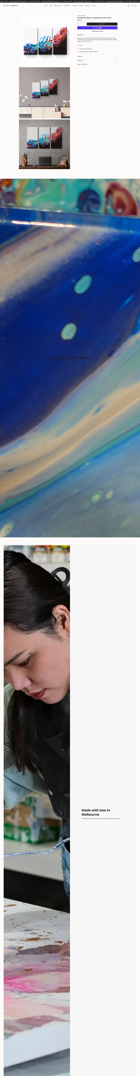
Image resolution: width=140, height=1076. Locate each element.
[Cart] (135, 5)
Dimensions (80, 60)
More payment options (97, 31)
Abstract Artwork (81, 15)
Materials (79, 56)
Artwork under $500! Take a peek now (18, 1)
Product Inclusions (82, 64)
